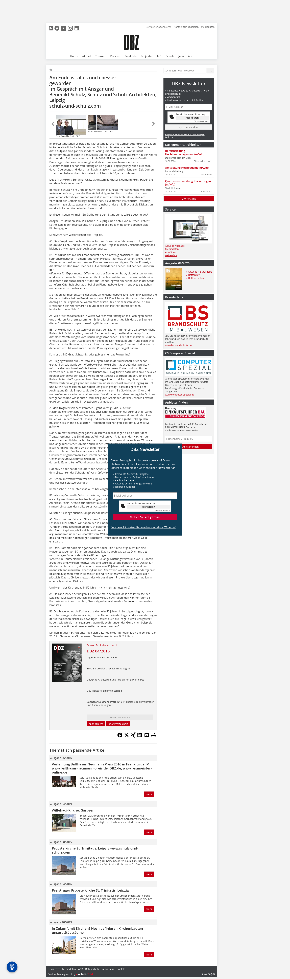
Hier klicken (148, 506)
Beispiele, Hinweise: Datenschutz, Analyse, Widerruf (143, 527)
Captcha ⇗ (162, 510)
